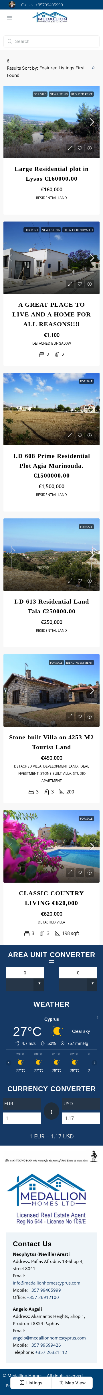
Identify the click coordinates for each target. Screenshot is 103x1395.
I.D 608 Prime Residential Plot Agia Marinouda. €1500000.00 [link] (51, 465)
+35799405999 (49, 4)
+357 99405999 (45, 1290)
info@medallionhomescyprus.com (46, 1283)
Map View (75, 1383)
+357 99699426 (45, 1345)
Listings (33, 1383)
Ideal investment (79, 663)
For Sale (40, 94)
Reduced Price (82, 94)
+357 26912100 (43, 1297)
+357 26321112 (51, 1352)
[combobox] (67, 68)
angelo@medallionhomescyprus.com (49, 1338)
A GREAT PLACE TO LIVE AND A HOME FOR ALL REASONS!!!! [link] (51, 314)
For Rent (31, 230)
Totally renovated (78, 230)
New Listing (59, 94)
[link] (51, 122)
